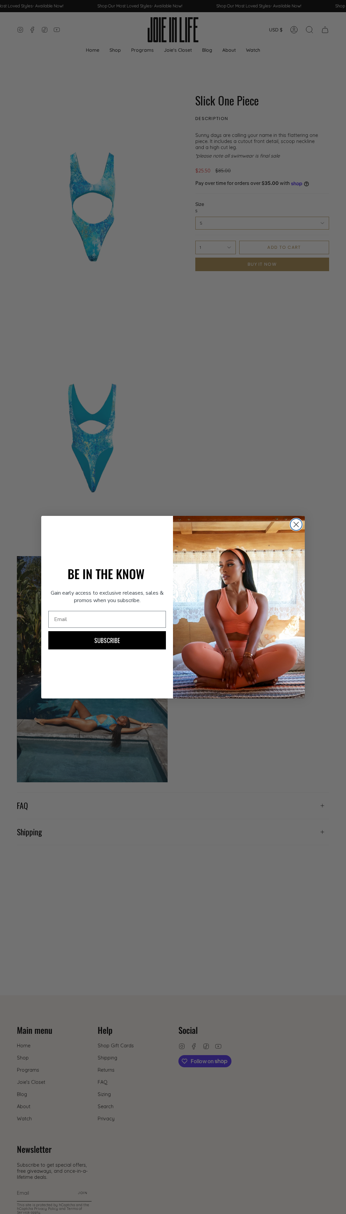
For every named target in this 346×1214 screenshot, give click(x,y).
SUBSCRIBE (107, 640)
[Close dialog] (296, 524)
